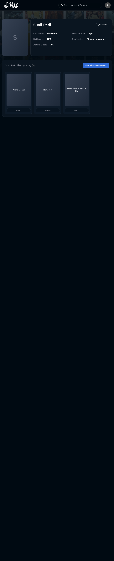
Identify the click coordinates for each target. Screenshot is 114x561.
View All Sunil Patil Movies (95, 65)
